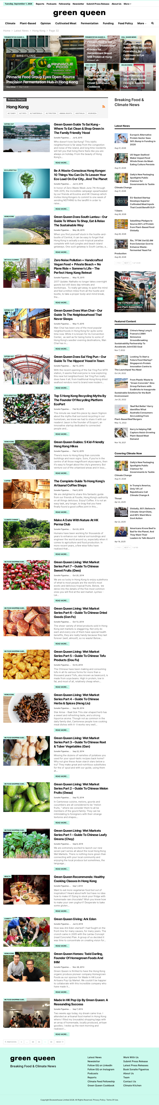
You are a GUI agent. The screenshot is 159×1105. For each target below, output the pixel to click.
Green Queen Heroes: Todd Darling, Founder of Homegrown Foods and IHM (78, 958)
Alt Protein (51, 113)
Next (59, 1042)
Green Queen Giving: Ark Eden (75, 919)
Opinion (46, 23)
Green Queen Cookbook (101, 1085)
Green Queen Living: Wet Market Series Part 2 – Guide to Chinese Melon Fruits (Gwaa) (81, 788)
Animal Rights (65, 113)
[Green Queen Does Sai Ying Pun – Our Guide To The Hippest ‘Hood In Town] (26, 369)
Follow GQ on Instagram (101, 1069)
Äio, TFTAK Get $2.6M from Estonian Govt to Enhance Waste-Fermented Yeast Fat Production (134, 247)
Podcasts (52, 3)
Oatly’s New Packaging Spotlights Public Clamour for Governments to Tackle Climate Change (134, 181)
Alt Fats (22, 113)
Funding (108, 23)
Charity (7, 919)
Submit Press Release (97, 3)
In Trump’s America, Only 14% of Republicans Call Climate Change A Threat (133, 492)
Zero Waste (90, 65)
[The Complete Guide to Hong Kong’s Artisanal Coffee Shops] (26, 494)
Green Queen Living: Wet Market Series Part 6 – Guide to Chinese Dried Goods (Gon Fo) (80, 613)
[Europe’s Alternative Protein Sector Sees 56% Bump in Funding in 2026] (121, 138)
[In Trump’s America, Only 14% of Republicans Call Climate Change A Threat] (121, 489)
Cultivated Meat (65, 23)
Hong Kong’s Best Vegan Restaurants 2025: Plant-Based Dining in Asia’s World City (136, 79)
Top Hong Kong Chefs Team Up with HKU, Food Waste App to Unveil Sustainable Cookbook (100, 79)
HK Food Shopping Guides (15, 562)
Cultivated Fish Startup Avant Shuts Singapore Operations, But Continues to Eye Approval (137, 51)
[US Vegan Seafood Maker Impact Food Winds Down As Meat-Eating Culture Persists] (121, 158)
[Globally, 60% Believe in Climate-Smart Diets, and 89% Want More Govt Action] (121, 512)
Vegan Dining (126, 65)
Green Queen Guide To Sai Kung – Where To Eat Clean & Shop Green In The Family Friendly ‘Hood (79, 129)
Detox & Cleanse (11, 260)
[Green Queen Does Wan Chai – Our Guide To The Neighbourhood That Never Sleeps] (26, 323)
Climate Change (11, 520)
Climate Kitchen (132, 1085)
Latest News (95, 1057)
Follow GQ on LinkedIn (100, 1065)
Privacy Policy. (99, 1100)
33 (51, 1042)
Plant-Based (28, 23)
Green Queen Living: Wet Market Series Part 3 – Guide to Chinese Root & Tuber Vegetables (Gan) (80, 742)
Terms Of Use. (112, 1100)
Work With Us (131, 1057)
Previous (11, 1042)
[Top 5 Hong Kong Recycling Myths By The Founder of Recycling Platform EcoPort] (26, 409)
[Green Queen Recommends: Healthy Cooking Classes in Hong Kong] (26, 890)
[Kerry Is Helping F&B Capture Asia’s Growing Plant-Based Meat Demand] (121, 433)
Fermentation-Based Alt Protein (15, 37)
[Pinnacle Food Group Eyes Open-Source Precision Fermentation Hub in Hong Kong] (43, 63)
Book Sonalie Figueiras (136, 1069)
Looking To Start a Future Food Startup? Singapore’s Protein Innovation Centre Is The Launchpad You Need (133, 363)
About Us (116, 3)
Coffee (7, 481)
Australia (79, 113)
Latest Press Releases (135, 1065)
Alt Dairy (12, 113)
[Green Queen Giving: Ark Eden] (26, 932)
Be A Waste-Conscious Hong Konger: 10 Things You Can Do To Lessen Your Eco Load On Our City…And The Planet (80, 175)
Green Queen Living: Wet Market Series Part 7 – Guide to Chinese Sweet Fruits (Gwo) (76, 566)
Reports (40, 3)
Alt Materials (36, 113)
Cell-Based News (128, 37)
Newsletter (78, 3)
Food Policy (125, 23)
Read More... (62, 163)
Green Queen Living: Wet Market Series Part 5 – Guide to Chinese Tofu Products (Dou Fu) (80, 656)
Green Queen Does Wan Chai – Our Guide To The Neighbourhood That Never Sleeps (78, 315)
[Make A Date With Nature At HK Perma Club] (26, 533)
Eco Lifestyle (10, 170)
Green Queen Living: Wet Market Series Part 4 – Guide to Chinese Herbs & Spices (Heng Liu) (76, 699)
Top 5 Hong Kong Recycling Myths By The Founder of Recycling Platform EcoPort (80, 400)
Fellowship (64, 3)
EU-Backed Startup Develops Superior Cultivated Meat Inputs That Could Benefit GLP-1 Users (135, 204)
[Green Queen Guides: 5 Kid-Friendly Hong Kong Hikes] (26, 455)
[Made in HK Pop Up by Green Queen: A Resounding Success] (26, 1013)
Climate (10, 23)
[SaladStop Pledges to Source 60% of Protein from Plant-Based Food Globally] (121, 224)
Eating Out (9, 124)
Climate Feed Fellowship (101, 1081)
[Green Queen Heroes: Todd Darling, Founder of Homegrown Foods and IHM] (26, 967)
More (127, 3)
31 (39, 1042)
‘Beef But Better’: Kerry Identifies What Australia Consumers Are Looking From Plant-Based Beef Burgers (134, 412)
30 (33, 1042)
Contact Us (129, 1081)
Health (7, 876)
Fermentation (89, 23)
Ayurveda (92, 113)
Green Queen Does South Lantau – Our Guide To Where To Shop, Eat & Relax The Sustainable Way (80, 221)
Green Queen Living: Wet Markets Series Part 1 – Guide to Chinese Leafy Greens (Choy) (80, 835)
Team (126, 1077)
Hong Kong (9, 216)
